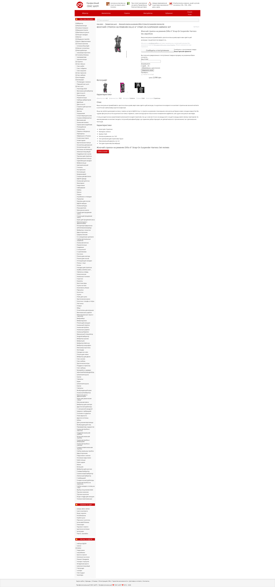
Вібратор (85, 13)
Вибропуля (80, 341)
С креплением (81, 252)
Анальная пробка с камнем (83, 444)
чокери (79, 570)
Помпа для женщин (83, 323)
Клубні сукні (81, 518)
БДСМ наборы (82, 203)
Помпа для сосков (83, 258)
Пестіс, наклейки (82, 533)
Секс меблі (80, 66)
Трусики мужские (83, 494)
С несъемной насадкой (84, 409)
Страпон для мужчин (84, 107)
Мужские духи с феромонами (82, 395)
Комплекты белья (83, 288)
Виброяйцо (81, 318)
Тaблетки (80, 388)
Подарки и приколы (83, 366)
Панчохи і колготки (83, 520)
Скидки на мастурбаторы (85, 480)
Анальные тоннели (83, 276)
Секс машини (81, 71)
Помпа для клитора (83, 256)
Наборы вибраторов (84, 100)
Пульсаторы (81, 95)
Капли (79, 377)
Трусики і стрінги (82, 527)
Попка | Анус (81, 263)
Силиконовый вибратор (85, 473)
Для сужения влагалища (85, 422)
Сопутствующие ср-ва (84, 116)
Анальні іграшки (82, 28)
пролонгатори (82, 59)
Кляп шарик (81, 462)
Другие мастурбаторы (84, 407)
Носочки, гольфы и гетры (85, 301)
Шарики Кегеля (82, 235)
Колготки (80, 292)
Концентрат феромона (84, 226)
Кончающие (81, 172)
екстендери (81, 77)
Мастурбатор (148, 13)
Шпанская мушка (83, 375)
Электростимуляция (83, 152)
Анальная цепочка (83, 181)
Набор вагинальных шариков (84, 239)
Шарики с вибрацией (84, 411)
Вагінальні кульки (83, 32)
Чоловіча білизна (83, 55)
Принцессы (81, 134)
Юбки (79, 420)
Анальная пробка (83, 327)
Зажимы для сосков (83, 201)
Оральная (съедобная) (84, 125)
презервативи (81, 57)
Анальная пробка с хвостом (83, 430)
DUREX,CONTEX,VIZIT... (84, 270)
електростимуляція (83, 566)
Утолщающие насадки (84, 261)
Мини (79, 464)
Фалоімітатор (106, 13)
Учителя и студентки (84, 413)
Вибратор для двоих (83, 357)
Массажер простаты (83, 348)
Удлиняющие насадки (84, 161)
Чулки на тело (81, 285)
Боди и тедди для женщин (85, 497)
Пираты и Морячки (83, 131)
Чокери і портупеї (83, 561)
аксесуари (80, 80)
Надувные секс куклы (84, 154)
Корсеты (80, 281)
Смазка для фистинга (84, 176)
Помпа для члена (82, 354)
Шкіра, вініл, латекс (83, 509)
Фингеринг (80, 183)
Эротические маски (83, 299)
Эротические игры (83, 363)
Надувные (80, 247)
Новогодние (81, 140)
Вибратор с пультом (84, 230)
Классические (81, 274)
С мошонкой (81, 249)
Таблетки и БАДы (82, 272)
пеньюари (80, 524)
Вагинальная (81, 120)
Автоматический (82, 165)
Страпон (127, 13)
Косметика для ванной (84, 145)
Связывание (81, 188)
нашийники (81, 552)
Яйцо (78, 308)
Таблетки (80, 379)
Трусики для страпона (84, 156)
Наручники (81, 185)
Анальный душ (82, 206)
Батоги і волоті (82, 555)
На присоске (81, 170)
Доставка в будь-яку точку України (164, 45)
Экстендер (80, 350)
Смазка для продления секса (84, 216)
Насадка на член (82, 352)
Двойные (80, 102)
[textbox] (149, 20)
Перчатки (80, 290)
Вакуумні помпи (82, 30)
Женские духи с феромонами (82, 222)
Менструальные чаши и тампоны (85, 315)
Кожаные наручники (84, 458)
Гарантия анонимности (120, 581)
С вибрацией (81, 478)
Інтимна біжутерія (83, 46)
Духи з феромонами (84, 41)
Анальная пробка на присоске (84, 483)
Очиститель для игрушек (85, 310)
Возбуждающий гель (84, 425)
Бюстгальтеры (82, 283)
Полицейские (81, 127)
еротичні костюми (83, 529)
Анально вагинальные (84, 499)
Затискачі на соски (83, 557)
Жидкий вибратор (83, 336)
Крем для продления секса (86, 220)
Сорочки (80, 279)
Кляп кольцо (81, 460)
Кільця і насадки (82, 35)
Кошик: (189, 13)
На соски (80, 254)
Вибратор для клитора (84, 404)
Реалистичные (82, 98)
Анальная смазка (82, 122)
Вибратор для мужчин (84, 469)
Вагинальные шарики (84, 312)
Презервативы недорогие (85, 427)
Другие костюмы (82, 418)
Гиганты (80, 167)
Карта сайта (80, 581)
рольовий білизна (83, 522)
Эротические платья (84, 143)
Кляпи (79, 548)
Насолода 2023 (82, 89)
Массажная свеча (83, 402)
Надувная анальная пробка (83, 433)
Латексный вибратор (84, 476)
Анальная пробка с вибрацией (83, 440)
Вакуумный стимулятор (85, 334)
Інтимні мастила (82, 44)
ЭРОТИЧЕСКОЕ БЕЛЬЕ (84, 228)
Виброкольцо (81, 163)
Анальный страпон (83, 325)
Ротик (79, 265)
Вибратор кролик (83, 339)
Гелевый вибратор (83, 471)
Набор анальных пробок (85, 451)
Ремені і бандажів (83, 559)
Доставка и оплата (135, 581)
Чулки (79, 294)
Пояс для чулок (82, 297)
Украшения (81, 113)
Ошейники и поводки (84, 197)
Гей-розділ (80, 568)
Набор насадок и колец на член (86, 487)
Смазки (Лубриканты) (84, 118)
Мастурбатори (82, 50)
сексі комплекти (82, 511)
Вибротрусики (82, 321)
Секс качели (81, 359)
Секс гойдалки (82, 68)
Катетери (80, 575)
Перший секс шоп (83, 84)
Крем (79, 381)
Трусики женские (83, 492)
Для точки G (81, 93)
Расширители (81, 208)
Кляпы (79, 190)
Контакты (146, 581)
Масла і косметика (83, 48)
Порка (79, 194)
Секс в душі (81, 573)
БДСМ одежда (81, 179)
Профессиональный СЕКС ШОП (86, 585)
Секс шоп (80, 86)
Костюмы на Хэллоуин (84, 149)
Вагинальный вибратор (85, 91)
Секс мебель (81, 361)
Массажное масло (83, 210)
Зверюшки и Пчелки (84, 136)
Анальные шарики (83, 330)
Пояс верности (82, 416)
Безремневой (81, 174)
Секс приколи (81, 73)
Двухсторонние (82, 232)
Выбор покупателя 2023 (85, 490)
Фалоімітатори (82, 26)
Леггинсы (80, 303)
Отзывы (94, 581)
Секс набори (81, 75)
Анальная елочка (83, 243)
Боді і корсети (81, 513)
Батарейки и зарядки (84, 370)
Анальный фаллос (83, 332)
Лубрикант (169, 13)
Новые (79, 306)
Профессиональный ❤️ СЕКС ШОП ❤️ (111, 585)
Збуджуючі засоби (83, 39)
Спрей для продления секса (84, 213)
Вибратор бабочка (83, 343)
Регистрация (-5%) (105, 581)
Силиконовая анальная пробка (85, 448)
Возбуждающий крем (84, 390)
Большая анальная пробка (83, 437)
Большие (80, 467)
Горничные (81, 129)
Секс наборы (81, 368)
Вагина (79, 111)
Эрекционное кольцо (84, 158)
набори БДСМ (81, 543)
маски (79, 546)
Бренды (88, 581)
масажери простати (83, 53)
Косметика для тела (83, 147)
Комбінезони (81, 515)
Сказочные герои (83, 138)
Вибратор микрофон (84, 345)
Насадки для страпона (84, 267)
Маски (79, 192)
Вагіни (79, 37)
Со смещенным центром (85, 237)
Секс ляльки (81, 64)
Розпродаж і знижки (84, 82)
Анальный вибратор (84, 393)
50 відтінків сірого (83, 564)
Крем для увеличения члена (84, 399)
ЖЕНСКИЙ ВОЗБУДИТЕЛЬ (85, 372)
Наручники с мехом (83, 455)
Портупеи (80, 199)
